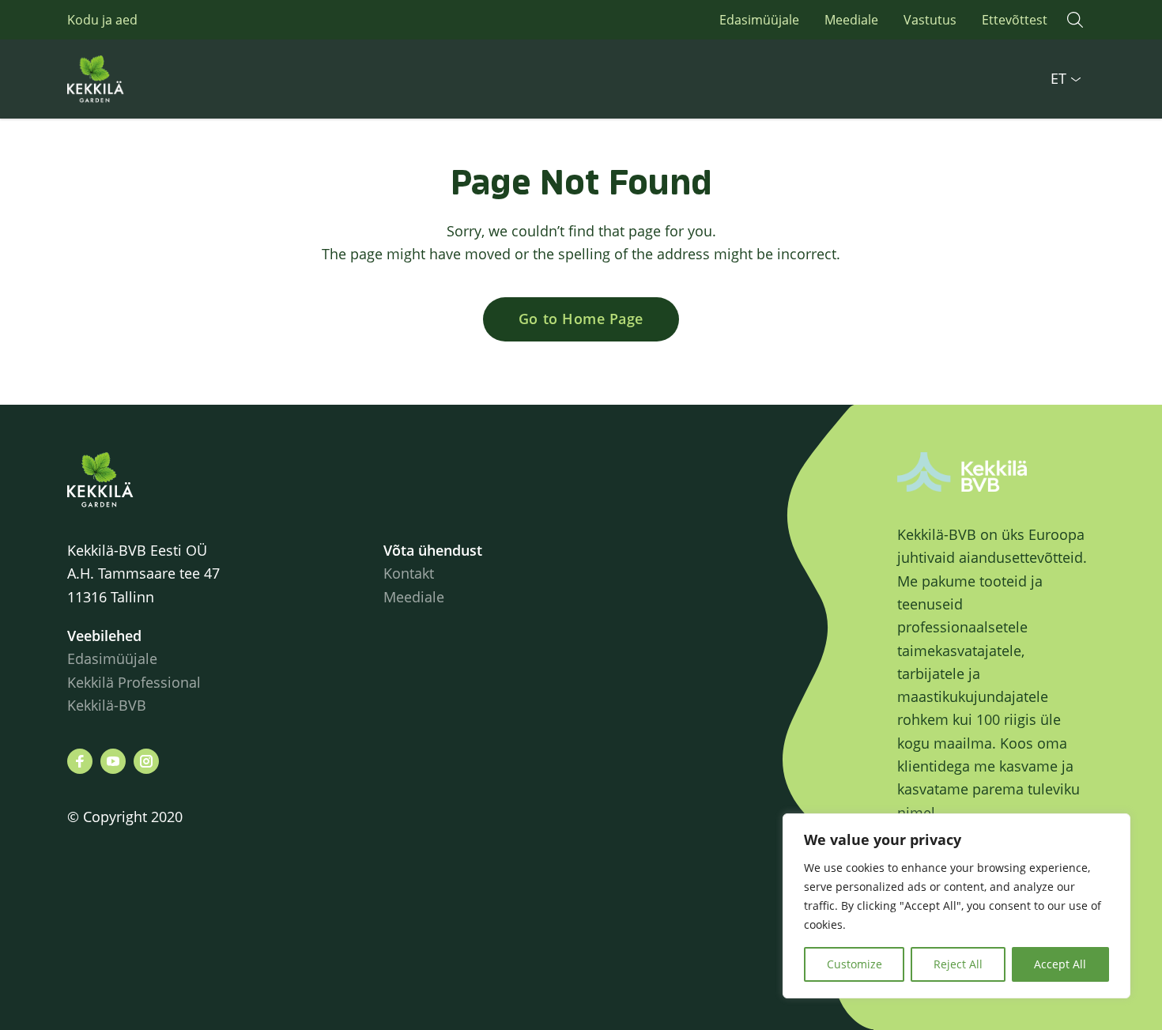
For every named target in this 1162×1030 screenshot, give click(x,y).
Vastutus (930, 19)
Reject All (958, 964)
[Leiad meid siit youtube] (113, 761)
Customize (854, 964)
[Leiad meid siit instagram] (146, 761)
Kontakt (408, 573)
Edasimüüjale (759, 19)
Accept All (1060, 964)
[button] (1075, 20)
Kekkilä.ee (130, 79)
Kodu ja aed (102, 19)
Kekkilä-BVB (106, 705)
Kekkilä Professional (136, 682)
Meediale (851, 19)
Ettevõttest (1014, 19)
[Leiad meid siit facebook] (79, 761)
